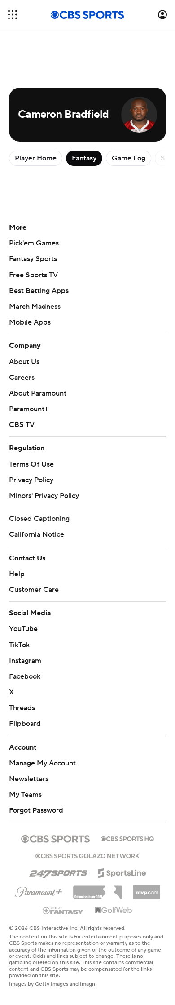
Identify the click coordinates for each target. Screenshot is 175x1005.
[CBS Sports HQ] (127, 837)
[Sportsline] (122, 871)
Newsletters (28, 778)
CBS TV (22, 424)
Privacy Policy (31, 480)
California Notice (36, 534)
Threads (22, 707)
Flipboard (25, 723)
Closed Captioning (39, 518)
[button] (12, 14)
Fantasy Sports (33, 258)
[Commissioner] (97, 889)
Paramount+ (28, 409)
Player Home (36, 158)
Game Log (128, 158)
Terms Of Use (31, 464)
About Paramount (37, 393)
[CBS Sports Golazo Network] (87, 854)
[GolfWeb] (113, 910)
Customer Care (34, 589)
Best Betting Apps (39, 290)
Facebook (24, 676)
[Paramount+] (38, 890)
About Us (24, 361)
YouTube (23, 628)
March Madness (35, 306)
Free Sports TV (33, 275)
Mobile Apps (30, 322)
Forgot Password (36, 810)
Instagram (25, 660)
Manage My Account (42, 763)
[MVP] (146, 889)
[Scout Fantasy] (63, 910)
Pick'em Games (34, 243)
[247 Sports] (58, 871)
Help (17, 573)
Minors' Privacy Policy (44, 495)
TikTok (19, 644)
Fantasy (84, 158)
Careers (22, 377)
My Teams (25, 794)
